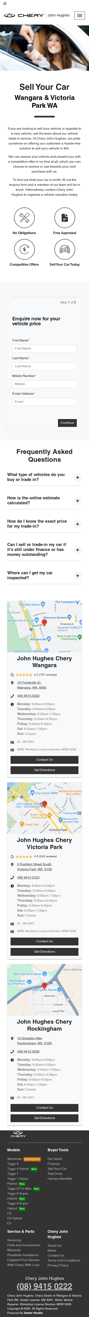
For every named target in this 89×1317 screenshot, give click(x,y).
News (52, 1250)
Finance (54, 1164)
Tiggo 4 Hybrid (18, 1169)
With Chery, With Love (23, 1265)
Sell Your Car (57, 1169)
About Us (54, 1245)
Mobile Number (24, 376)
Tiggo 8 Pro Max (19, 1188)
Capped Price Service (23, 1260)
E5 (9, 1223)
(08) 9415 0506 (28, 1051)
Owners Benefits (60, 1179)
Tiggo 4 (12, 1164)
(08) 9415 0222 (28, 696)
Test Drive (55, 1174)
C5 (9, 1213)
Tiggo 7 (12, 1174)
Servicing (14, 1240)
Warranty (13, 1250)
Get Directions (44, 770)
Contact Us (44, 760)
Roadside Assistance (22, 1255)
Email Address (23, 394)
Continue (67, 423)
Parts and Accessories (23, 1245)
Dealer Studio (33, 1313)
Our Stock (55, 1159)
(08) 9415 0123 (28, 877)
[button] (80, 15)
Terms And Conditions (64, 1260)
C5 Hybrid (14, 1218)
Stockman (14, 1159)
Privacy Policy (58, 1265)
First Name (21, 340)
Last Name (20, 358)
